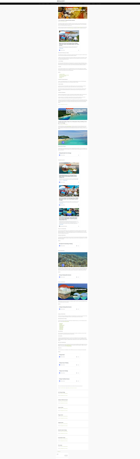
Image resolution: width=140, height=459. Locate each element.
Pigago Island (61, 328)
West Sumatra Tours (67, 3)
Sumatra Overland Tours (53, 3)
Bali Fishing (60, 77)
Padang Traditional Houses (63, 399)
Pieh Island (60, 324)
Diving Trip (93, 3)
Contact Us (47, 3)
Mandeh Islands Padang (62, 430)
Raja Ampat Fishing (61, 76)
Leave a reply (65, 104)
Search (66, 455)
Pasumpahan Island (61, 437)
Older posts (58, 451)
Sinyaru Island (61, 329)
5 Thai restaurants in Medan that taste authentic (66, 20)
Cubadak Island (61, 327)
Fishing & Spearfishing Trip (87, 3)
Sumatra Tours (73, 3)
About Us (43, 3)
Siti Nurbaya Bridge (61, 392)
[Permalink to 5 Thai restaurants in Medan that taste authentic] (72, 13)
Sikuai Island (61, 323)
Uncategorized (62, 104)
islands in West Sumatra (66, 321)
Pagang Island (60, 422)
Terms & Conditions (98, 3)
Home (40, 3)
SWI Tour (66, 21)
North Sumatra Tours (60, 3)
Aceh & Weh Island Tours (79, 3)
